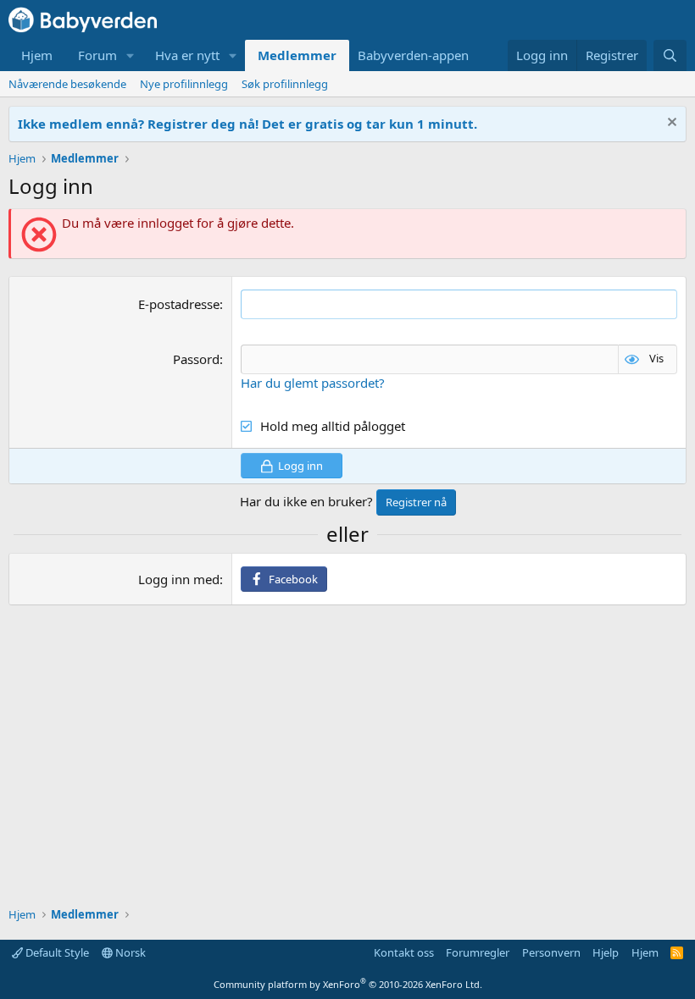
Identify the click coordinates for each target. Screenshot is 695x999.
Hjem (37, 55)
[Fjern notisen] (670, 124)
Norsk (129, 952)
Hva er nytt (187, 55)
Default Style (56, 952)
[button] (130, 55)
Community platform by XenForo (348, 984)
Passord (196, 358)
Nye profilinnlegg (184, 83)
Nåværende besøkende (67, 83)
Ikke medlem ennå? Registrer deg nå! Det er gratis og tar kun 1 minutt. (247, 123)
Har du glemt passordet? (313, 382)
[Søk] (670, 55)
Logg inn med (179, 579)
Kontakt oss (404, 952)
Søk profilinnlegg (285, 83)
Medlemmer (297, 55)
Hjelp (605, 952)
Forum (97, 55)
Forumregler (477, 952)
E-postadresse (179, 303)
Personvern (551, 952)
